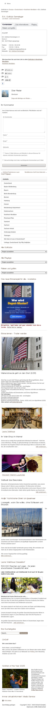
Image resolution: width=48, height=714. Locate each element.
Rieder (6, 18)
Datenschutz (42, 707)
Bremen (6, 197)
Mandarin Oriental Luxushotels (13, 475)
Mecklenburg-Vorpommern (12, 207)
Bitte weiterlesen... (6, 556)
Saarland (7, 221)
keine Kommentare (14, 18)
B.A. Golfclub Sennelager (16, 51)
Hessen (6, 204)
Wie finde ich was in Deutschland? (14, 239)
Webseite (6, 147)
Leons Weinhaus (8, 431)
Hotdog (32, 651)
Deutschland (19, 9)
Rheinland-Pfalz (9, 218)
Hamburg (7, 200)
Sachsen (6, 225)
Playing (34, 24)
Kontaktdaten (6, 24)
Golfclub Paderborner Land (11, 172)
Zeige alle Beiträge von (21, 98)
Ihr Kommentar (7, 117)
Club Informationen (21, 24)
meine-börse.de (17, 402)
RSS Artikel (7, 700)
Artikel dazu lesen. (37, 690)
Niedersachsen (8, 211)
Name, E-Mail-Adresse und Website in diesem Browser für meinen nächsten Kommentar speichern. (21, 154)
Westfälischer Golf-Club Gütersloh (35, 172)
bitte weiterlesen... (41, 447)
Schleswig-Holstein (10, 232)
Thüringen (7, 235)
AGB (35, 707)
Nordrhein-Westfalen (30, 9)
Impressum (30, 707)
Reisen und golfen (8, 28)
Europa (11, 9)
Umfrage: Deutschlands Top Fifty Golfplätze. (17, 242)
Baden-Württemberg (10, 186)
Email (5, 141)
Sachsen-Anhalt (9, 228)
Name (5, 135)
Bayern (6, 190)
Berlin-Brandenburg (10, 193)
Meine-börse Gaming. (14, 327)
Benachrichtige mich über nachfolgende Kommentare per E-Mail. (24, 160)
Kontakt (43, 705)
